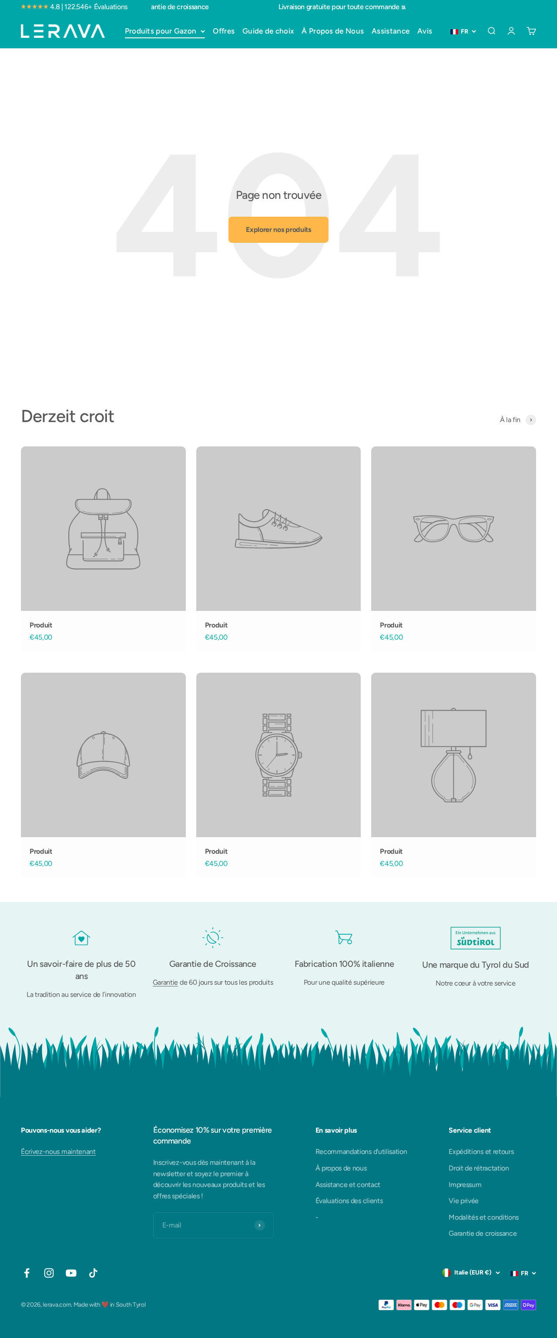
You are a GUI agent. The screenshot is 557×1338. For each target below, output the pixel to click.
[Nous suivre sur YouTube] (71, 1273)
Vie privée (464, 1201)
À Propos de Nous (333, 31)
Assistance (390, 31)
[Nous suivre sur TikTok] (93, 1273)
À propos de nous (341, 1168)
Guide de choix (268, 31)
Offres (224, 31)
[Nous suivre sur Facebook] (27, 1273)
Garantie (165, 982)
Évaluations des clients (349, 1201)
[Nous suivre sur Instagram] (49, 1273)
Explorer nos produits (278, 229)
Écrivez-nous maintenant (58, 1151)
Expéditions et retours (481, 1151)
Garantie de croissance (483, 1233)
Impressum (465, 1184)
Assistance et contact (347, 1184)
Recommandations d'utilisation (361, 1151)
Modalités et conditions (484, 1217)
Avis (424, 31)
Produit (41, 625)
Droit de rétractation (479, 1168)
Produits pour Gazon (161, 31)
